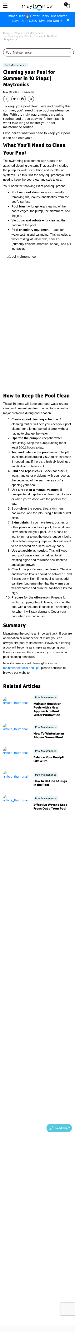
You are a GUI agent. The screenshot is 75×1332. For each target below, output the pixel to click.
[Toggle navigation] (5, 5)
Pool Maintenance (34, 33)
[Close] (71, 17)
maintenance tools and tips (21, 668)
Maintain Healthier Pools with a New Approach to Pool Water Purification (47, 709)
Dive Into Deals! (50, 21)
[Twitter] (14, 99)
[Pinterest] (23, 99)
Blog (17, 33)
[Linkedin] (31, 99)
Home (6, 33)
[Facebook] (6, 99)
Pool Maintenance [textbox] (19, 52)
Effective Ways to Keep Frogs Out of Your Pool (51, 806)
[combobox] (38, 52)
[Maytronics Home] (37, 5)
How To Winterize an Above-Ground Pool (49, 735)
